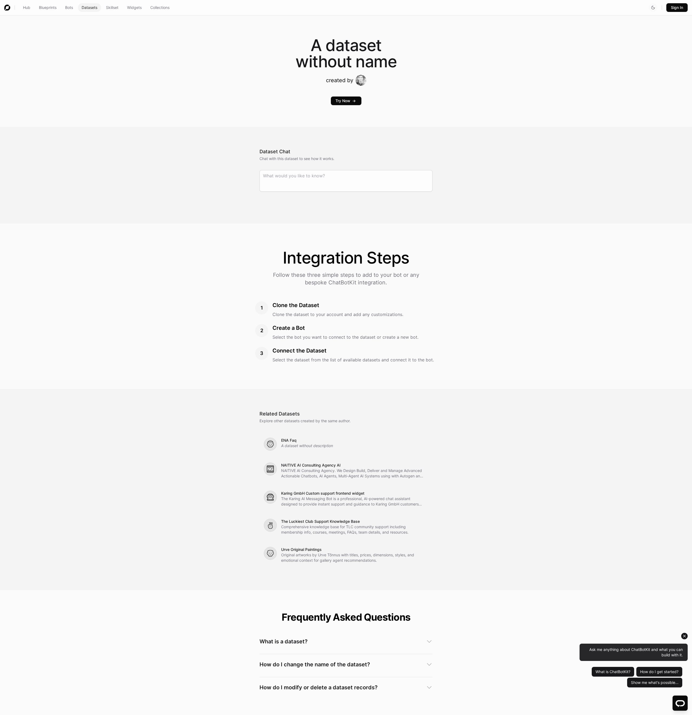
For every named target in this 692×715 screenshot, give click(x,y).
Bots (69, 7)
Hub (26, 7)
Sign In (677, 7)
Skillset (112, 7)
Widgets (134, 7)
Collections (159, 7)
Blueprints (47, 7)
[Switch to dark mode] (653, 7)
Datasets (89, 7)
